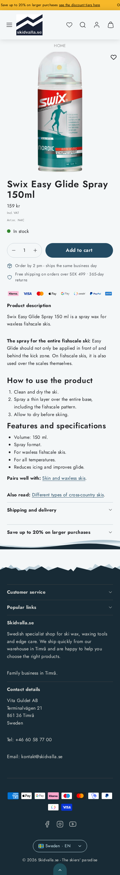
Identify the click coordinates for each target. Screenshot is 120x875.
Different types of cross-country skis (68, 494)
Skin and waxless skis (63, 478)
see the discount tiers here (89, 5)
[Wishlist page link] (69, 25)
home (60, 45)
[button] (9, 25)
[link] (97, 25)
